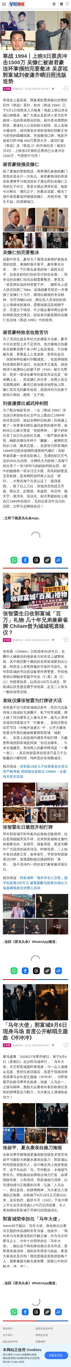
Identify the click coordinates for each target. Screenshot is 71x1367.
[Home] (17, 4)
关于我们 (8, 1335)
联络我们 (8, 1328)
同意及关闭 (55, 1355)
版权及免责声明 (44, 1328)
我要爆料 (40, 1341)
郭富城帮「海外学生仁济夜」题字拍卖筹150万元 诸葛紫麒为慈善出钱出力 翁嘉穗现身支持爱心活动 (35, 883)
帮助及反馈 (42, 1335)
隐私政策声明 (10, 1341)
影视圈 (7, 89)
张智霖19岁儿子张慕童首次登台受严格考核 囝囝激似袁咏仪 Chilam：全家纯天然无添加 (35, 771)
